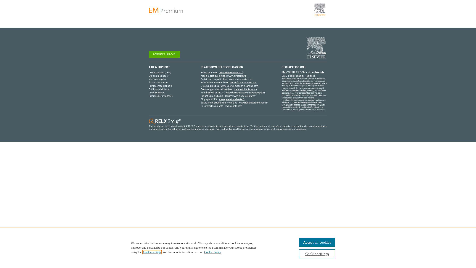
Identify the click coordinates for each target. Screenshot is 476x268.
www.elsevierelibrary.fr (244, 96)
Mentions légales (157, 79)
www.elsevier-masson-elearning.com (239, 86)
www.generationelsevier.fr (232, 99)
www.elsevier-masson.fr (231, 72)
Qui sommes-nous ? (159, 76)
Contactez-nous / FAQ (160, 72)
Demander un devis (164, 54)
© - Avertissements (158, 82)
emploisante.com (233, 106)
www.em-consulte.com (240, 79)
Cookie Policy (212, 252)
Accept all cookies (317, 242)
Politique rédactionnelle (160, 86)
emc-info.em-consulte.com (243, 82)
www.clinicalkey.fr (237, 76)
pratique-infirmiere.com (245, 89)
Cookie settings (152, 252)
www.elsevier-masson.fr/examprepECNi (245, 92)
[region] (238, 247)
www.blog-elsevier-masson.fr (253, 102)
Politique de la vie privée (161, 96)
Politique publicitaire (159, 89)
